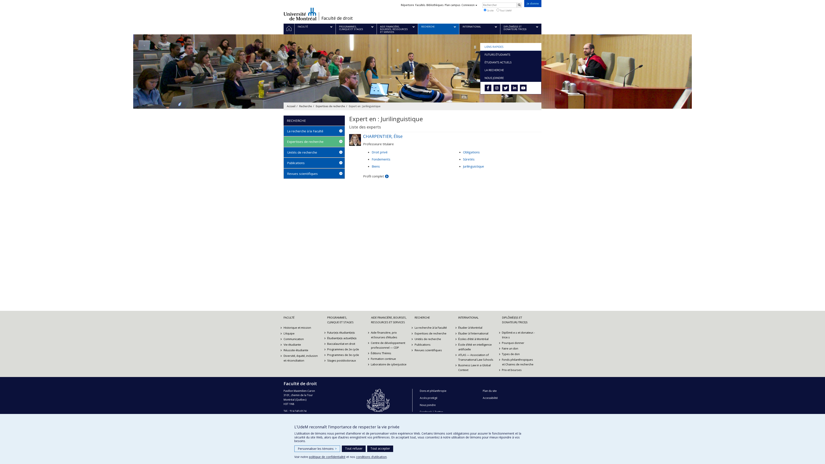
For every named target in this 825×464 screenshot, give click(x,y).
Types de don (511, 354)
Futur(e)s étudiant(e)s (341, 332)
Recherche (305, 106)
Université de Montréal (300, 14)
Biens (376, 166)
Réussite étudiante (296, 350)
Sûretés (469, 159)
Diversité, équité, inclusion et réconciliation (301, 358)
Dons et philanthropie (433, 391)
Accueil (291, 106)
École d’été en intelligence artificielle (475, 347)
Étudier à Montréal (470, 328)
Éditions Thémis (381, 353)
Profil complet (373, 176)
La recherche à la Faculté (305, 131)
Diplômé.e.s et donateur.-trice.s (518, 335)
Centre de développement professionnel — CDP (388, 345)
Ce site (489, 10)
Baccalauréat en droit (341, 344)
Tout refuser (353, 448)
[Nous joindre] (510, 78)
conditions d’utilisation (371, 457)
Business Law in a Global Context (474, 367)
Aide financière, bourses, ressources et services (388, 320)
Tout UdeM (505, 10)
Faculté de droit (337, 18)
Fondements (381, 159)
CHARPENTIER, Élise (383, 136)
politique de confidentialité (327, 457)
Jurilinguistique (473, 166)
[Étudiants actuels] (510, 62)
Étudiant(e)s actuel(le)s (342, 338)
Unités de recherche (302, 152)
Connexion (468, 5)
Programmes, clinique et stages (340, 320)
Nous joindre (428, 405)
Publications (296, 163)
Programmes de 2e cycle (343, 349)
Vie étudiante (292, 344)
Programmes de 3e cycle (343, 355)
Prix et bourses (512, 370)
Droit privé (380, 152)
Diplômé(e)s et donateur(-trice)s (515, 320)
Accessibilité (490, 398)
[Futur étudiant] (510, 54)
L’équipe (289, 333)
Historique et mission (297, 328)
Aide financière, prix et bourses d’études (384, 335)
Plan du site (490, 391)
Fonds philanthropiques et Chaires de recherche (517, 362)
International (468, 317)
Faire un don (510, 348)
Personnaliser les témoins (317, 449)
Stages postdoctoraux (341, 360)
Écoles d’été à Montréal (473, 339)
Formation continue (383, 359)
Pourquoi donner (513, 343)
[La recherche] (510, 70)
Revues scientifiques (302, 173)
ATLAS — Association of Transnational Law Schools (475, 357)
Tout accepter (380, 448)
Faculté (289, 317)
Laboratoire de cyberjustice (389, 364)
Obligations (471, 152)
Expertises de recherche (330, 106)
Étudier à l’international (473, 333)
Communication (294, 339)
